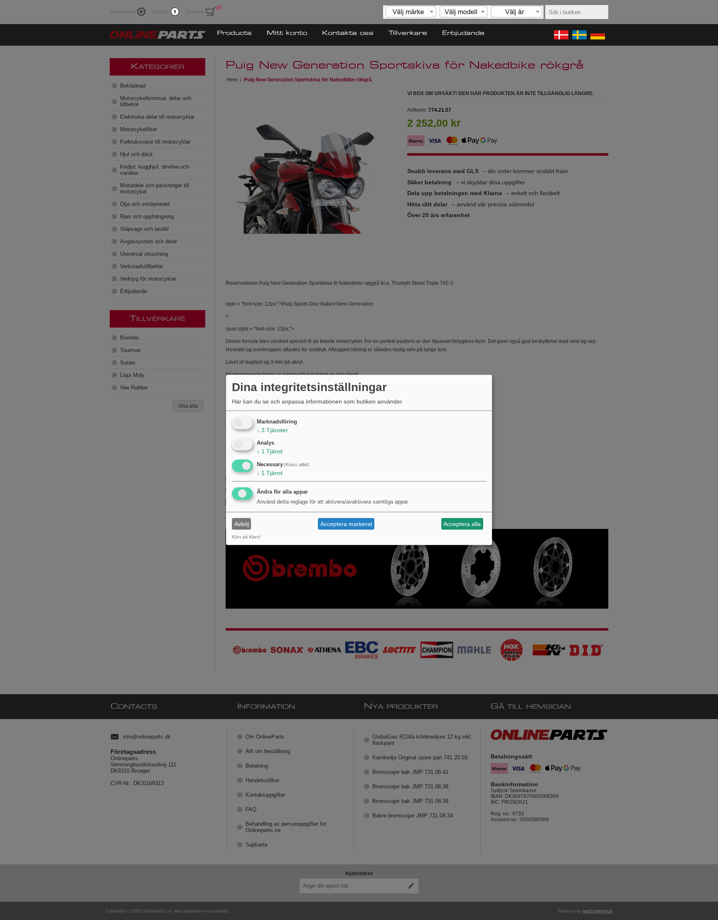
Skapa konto (122, 11)
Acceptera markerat (346, 524)
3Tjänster (272, 429)
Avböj (241, 524)
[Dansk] (560, 35)
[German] (597, 35)
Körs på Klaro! (246, 536)
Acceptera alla (462, 524)
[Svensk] (578, 35)
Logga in (160, 11)
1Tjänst (270, 451)
